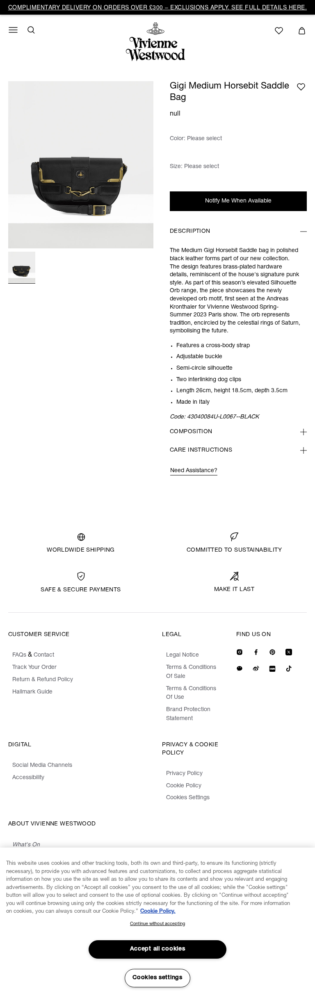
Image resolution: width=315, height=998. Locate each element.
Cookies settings (157, 978)
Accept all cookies (157, 949)
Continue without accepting (157, 924)
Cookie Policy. (158, 911)
